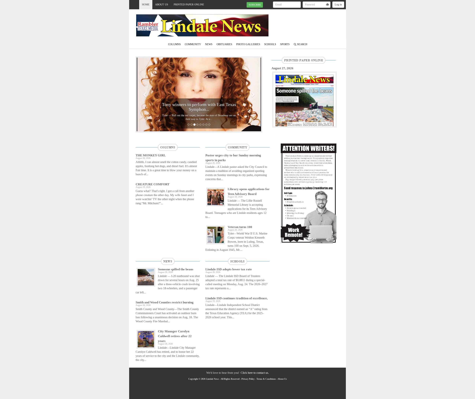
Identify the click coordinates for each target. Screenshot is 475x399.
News (208, 44)
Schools (270, 44)
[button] (145, 94)
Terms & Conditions (266, 379)
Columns (174, 44)
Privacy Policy (248, 379)
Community (193, 44)
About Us (161, 4)
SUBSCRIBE (255, 5)
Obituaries (224, 44)
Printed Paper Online (189, 4)
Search (301, 44)
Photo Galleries (248, 44)
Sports (285, 44)
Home (146, 4)
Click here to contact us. (255, 372)
